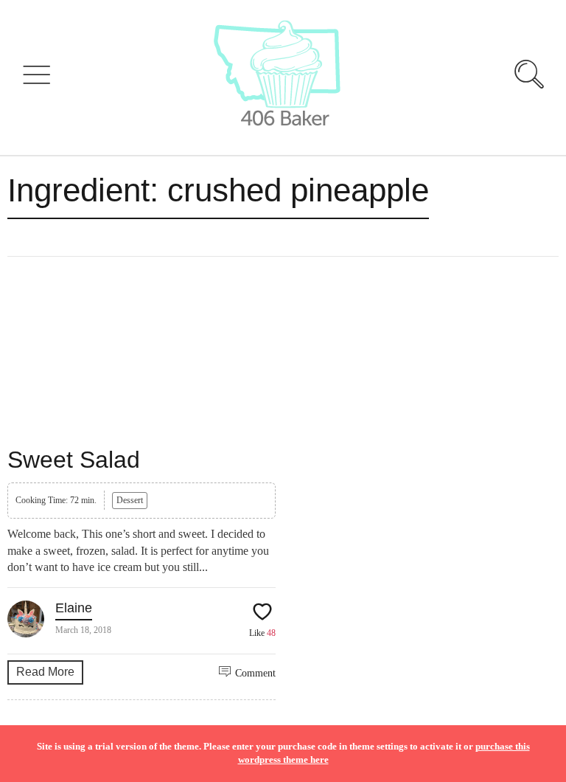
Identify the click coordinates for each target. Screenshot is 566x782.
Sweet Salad (73, 459)
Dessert (129, 500)
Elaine (73, 608)
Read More (45, 671)
